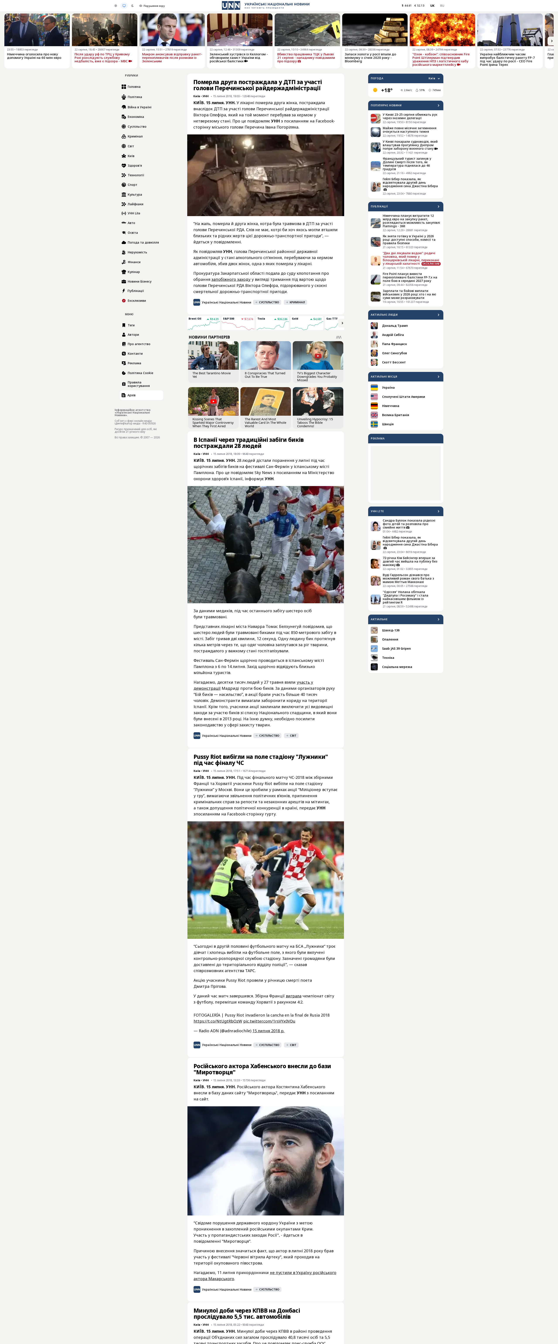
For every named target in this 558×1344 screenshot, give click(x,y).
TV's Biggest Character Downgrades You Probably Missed (317, 376)
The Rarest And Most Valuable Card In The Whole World (265, 422)
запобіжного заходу (230, 279)
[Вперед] (552, 41)
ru (442, 5)
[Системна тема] (124, 6)
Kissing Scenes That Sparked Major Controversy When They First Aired (213, 422)
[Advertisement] (406, 473)
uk (432, 5)
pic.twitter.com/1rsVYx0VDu (269, 1021)
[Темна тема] (132, 6)
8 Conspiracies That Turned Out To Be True (265, 375)
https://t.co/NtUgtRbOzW (218, 1021)
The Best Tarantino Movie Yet (211, 375)
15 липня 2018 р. (268, 1030)
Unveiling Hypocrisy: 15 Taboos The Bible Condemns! (315, 422)
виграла (293, 995)
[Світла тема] (116, 6)
